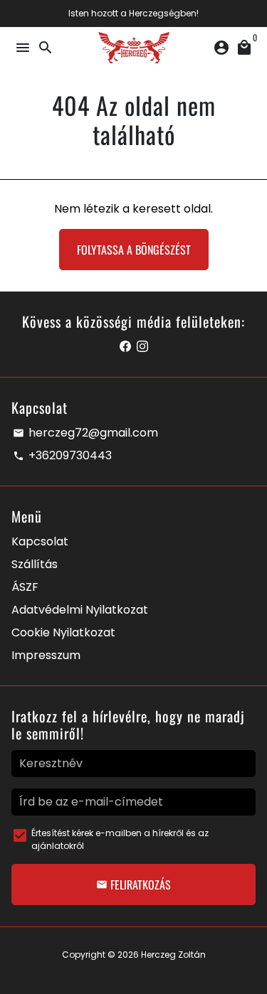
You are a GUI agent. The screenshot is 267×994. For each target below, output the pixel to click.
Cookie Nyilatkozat (63, 632)
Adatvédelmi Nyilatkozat (79, 610)
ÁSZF (24, 587)
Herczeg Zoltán (173, 954)
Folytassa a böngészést (134, 249)
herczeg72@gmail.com (85, 432)
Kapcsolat (39, 541)
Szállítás (34, 564)
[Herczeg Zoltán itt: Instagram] (142, 346)
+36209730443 (62, 455)
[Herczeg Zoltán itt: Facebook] (125, 346)
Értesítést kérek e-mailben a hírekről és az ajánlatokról (120, 839)
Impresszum (45, 655)
